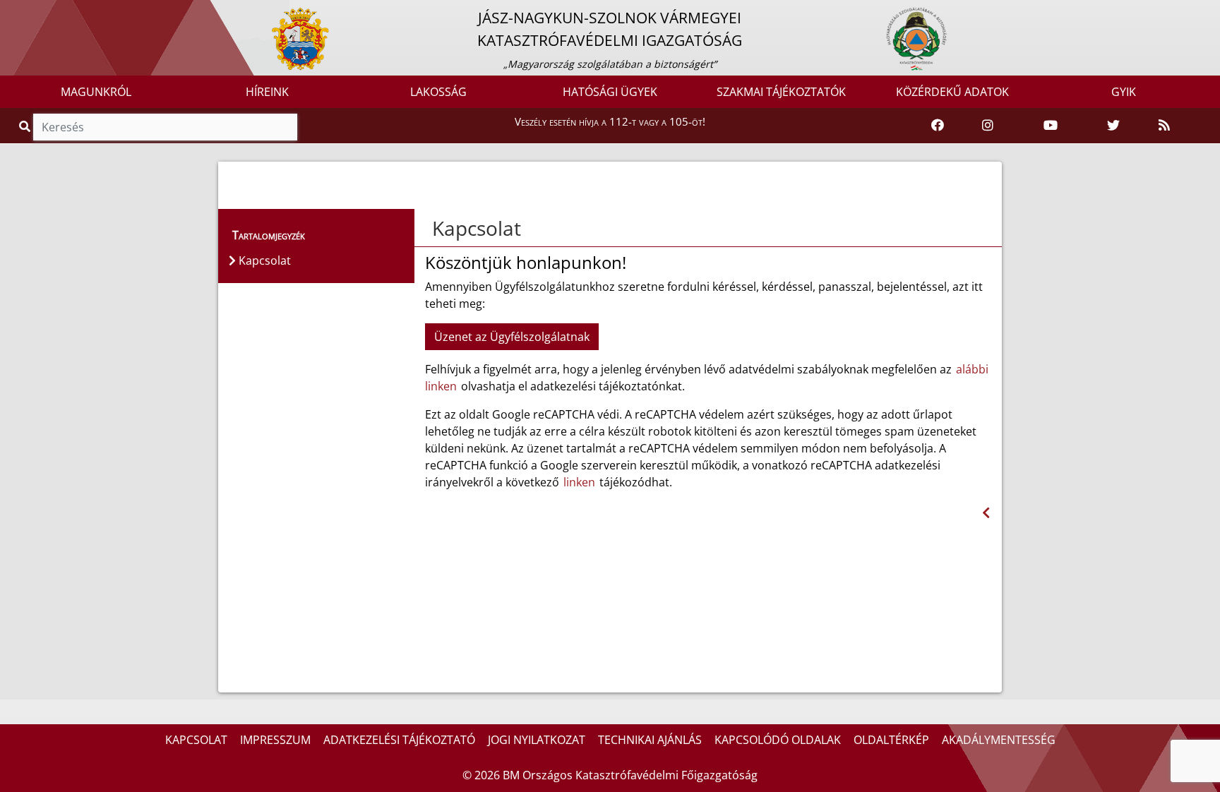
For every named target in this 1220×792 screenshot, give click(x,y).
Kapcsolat (476, 228)
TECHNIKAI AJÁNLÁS (650, 740)
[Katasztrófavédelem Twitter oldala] (1113, 125)
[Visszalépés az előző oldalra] (986, 513)
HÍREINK (267, 92)
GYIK (1123, 92)
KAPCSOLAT (196, 740)
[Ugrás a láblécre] (42, 12)
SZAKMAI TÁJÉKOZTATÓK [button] (781, 92)
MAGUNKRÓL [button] (96, 92)
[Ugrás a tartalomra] (26, 12)
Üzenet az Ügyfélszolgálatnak (512, 336)
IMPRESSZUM (275, 740)
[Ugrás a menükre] (11, 12)
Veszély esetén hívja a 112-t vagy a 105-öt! (610, 121)
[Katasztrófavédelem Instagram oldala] (988, 125)
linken (579, 482)
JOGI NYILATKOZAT (536, 740)
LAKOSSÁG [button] (438, 92)
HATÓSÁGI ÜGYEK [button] (610, 92)
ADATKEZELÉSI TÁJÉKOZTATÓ (399, 740)
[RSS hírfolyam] (1164, 125)
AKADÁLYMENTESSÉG (998, 740)
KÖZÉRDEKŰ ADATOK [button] (952, 92)
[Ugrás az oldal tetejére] (430, 229)
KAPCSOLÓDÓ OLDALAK (777, 740)
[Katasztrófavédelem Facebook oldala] (937, 125)
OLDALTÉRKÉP (891, 740)
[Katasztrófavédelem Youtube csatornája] (1050, 125)
